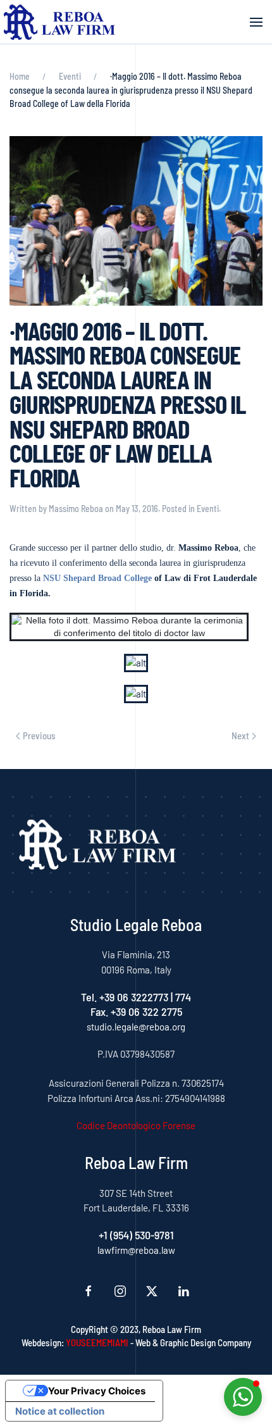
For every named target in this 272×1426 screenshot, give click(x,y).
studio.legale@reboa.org (136, 1026)
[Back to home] (60, 22)
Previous (39, 735)
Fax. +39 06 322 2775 (136, 1011)
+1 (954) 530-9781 (136, 1235)
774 (183, 997)
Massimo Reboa (76, 508)
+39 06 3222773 (133, 997)
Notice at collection (59, 1411)
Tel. (90, 997)
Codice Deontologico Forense (136, 1125)
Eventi (208, 508)
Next (240, 735)
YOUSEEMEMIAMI (97, 1342)
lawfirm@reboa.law (136, 1250)
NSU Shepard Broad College (97, 578)
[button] (256, 22)
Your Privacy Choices (96, 1391)
